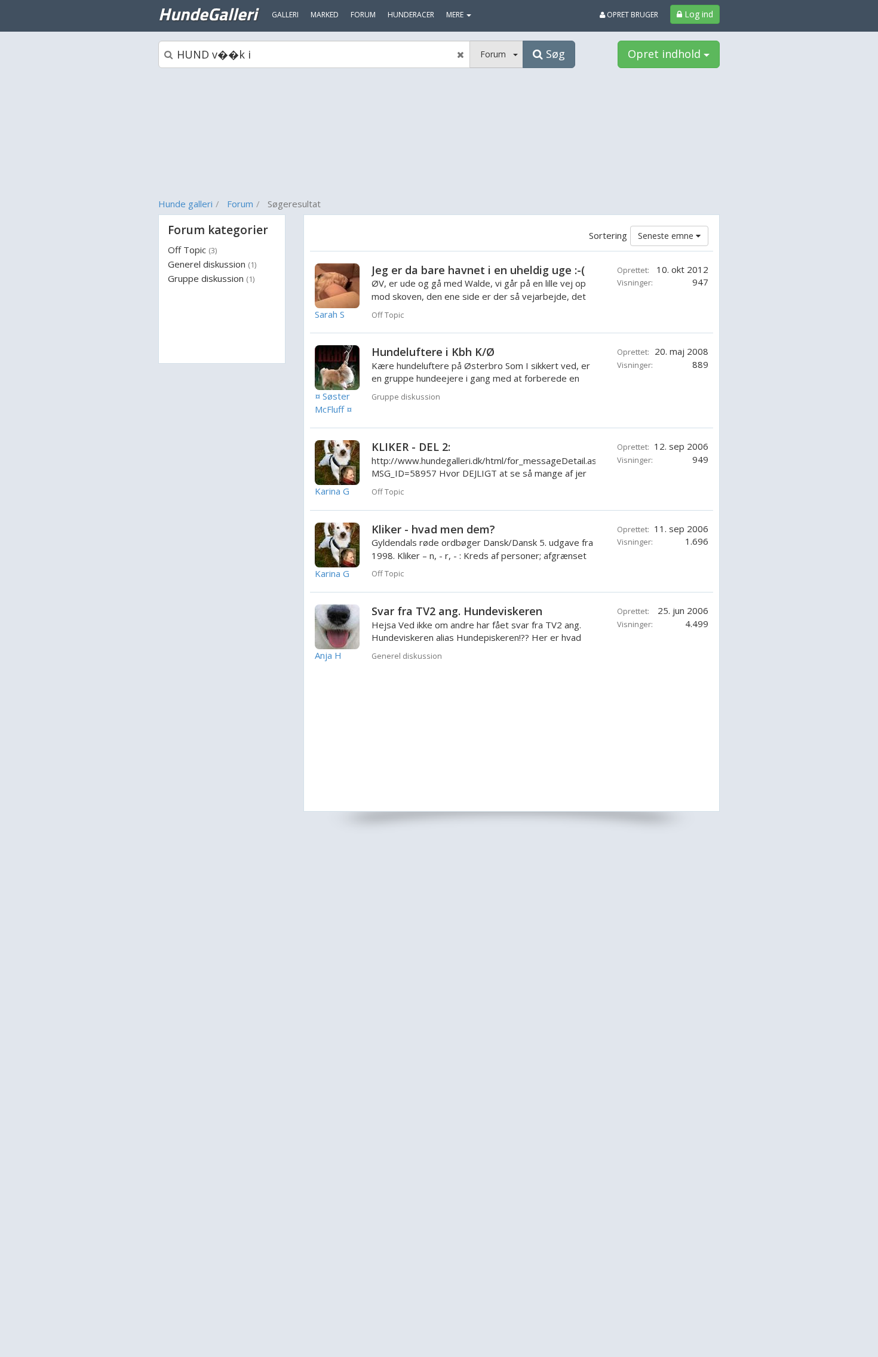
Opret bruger (631, 15)
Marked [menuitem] (325, 15)
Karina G (332, 491)
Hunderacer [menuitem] (411, 15)
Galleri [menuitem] (285, 15)
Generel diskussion (212, 264)
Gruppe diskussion (211, 278)
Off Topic (192, 250)
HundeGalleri (207, 14)
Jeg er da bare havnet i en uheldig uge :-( (478, 270)
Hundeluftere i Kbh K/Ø (433, 352)
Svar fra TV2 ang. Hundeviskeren (457, 611)
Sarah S (330, 314)
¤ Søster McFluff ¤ (333, 402)
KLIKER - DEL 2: (411, 447)
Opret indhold (666, 54)
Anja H (328, 655)
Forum (240, 204)
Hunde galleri (185, 204)
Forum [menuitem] (363, 15)
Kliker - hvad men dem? (433, 529)
